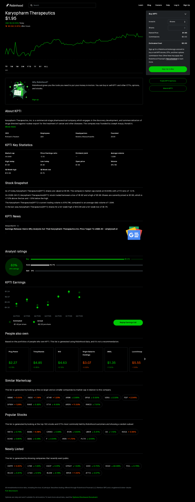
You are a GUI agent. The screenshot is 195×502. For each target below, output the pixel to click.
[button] (6, 67)
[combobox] (64, 5)
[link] (140, 5)
